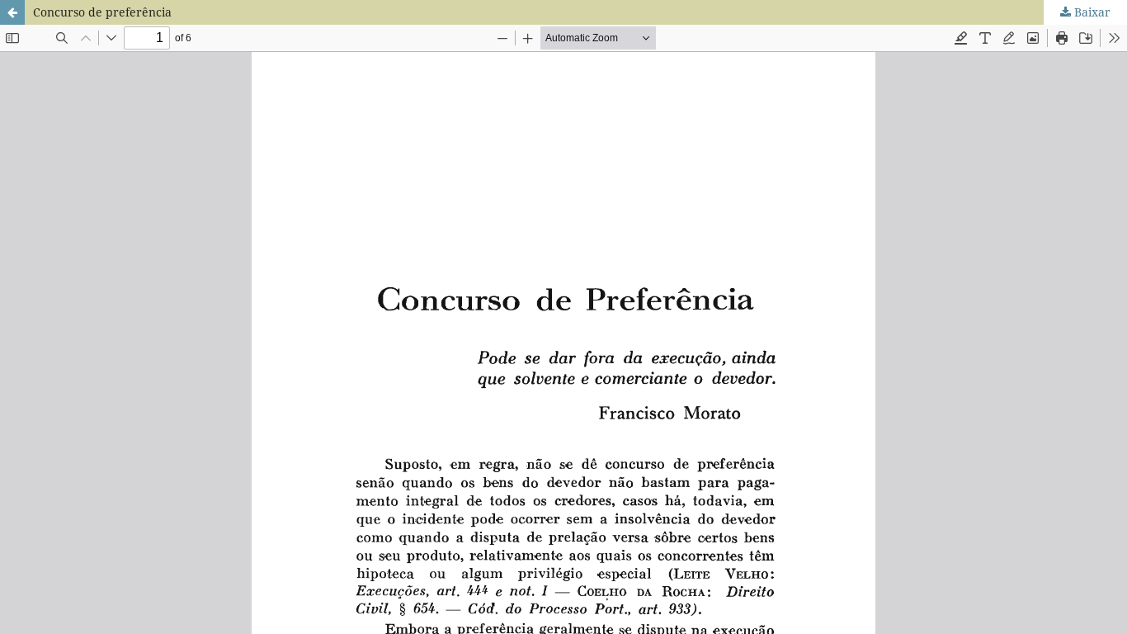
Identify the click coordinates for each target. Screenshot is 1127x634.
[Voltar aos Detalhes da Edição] (12, 12)
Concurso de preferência (102, 12)
